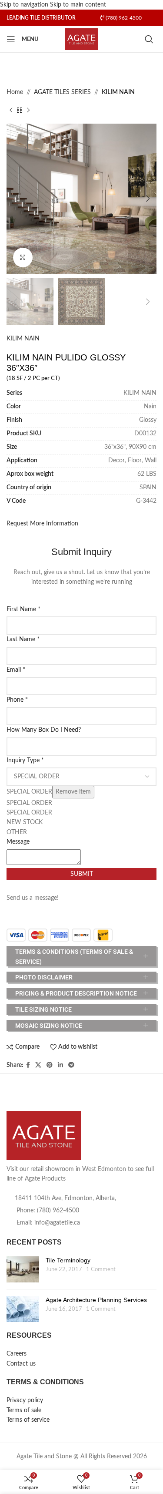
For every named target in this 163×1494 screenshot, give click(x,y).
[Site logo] (81, 39)
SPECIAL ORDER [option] (29, 803)
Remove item (73, 792)
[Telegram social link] (71, 1065)
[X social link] (38, 1065)
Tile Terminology (68, 1260)
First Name (23, 609)
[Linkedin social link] (60, 1065)
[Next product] (28, 110)
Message (18, 842)
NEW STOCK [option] (25, 822)
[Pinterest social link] (49, 1065)
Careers (17, 1354)
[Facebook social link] (28, 1065)
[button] (15, 198)
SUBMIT (81, 874)
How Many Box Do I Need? (44, 730)
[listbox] (81, 802)
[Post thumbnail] (23, 1269)
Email (16, 670)
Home (15, 92)
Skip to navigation (25, 5)
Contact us (21, 1364)
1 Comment (101, 1269)
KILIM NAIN (118, 92)
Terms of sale (24, 1410)
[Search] (150, 39)
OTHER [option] (17, 832)
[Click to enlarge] (23, 257)
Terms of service (28, 1420)
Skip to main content (78, 5)
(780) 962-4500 (123, 17)
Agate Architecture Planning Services (96, 1299)
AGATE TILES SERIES (62, 92)
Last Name (23, 639)
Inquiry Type (25, 760)
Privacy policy (25, 1400)
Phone (17, 700)
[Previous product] (11, 110)
